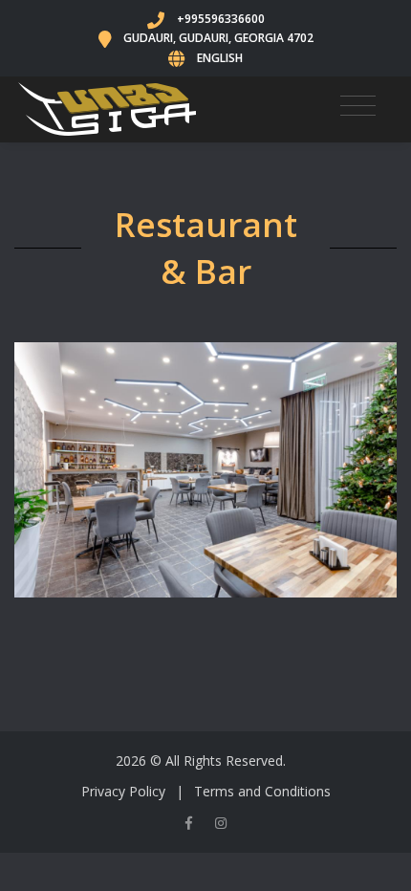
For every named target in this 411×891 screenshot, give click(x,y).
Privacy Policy (123, 791)
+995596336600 (221, 19)
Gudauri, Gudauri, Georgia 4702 (218, 38)
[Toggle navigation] (358, 104)
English (220, 58)
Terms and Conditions (262, 791)
